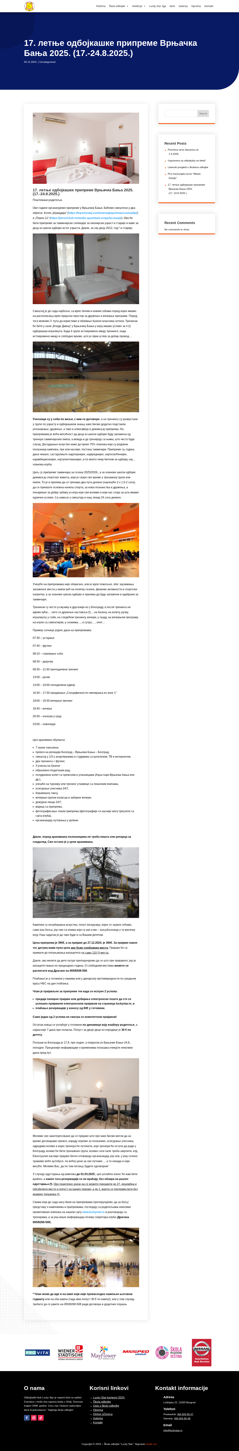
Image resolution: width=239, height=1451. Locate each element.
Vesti (172, 6)
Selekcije (137, 6)
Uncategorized (47, 62)
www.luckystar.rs (93, 1212)
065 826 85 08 (182, 1418)
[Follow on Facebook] (27, 1418)
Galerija (183, 6)
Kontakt (208, 6)
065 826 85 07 (185, 1414)
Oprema (196, 6)
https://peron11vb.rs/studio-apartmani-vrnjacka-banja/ (85, 218)
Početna (101, 6)
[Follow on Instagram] (34, 1418)
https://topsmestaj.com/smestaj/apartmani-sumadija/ (102, 212)
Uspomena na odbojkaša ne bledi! (187, 160)
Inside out (151, 1444)
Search (203, 113)
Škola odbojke (117, 6)
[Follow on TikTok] (41, 1418)
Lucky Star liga (157, 6)
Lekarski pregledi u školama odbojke (188, 167)
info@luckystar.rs (172, 1430)
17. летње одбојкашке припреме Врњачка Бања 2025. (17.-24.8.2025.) (186, 188)
